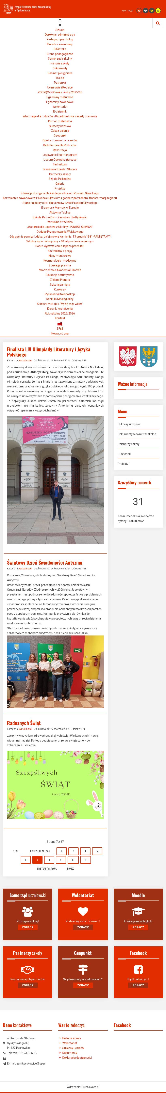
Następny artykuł (47, 868)
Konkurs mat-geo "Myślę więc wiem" (60, 303)
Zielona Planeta (60, 279)
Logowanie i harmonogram (60, 154)
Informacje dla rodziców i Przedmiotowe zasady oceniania (60, 116)
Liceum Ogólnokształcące (60, 159)
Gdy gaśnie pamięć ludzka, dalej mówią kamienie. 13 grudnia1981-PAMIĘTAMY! (60, 236)
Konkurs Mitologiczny (59, 299)
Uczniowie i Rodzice (60, 87)
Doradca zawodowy (60, 44)
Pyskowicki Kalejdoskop (60, 294)
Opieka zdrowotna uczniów (60, 140)
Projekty (60, 188)
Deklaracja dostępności (77, 1057)
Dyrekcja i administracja (60, 34)
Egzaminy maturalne (60, 97)
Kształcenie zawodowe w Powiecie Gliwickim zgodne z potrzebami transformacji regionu (60, 198)
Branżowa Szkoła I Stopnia (60, 169)
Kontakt (60, 318)
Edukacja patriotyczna (60, 275)
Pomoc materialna (60, 121)
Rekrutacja (60, 150)
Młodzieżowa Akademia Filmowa (60, 270)
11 (85, 860)
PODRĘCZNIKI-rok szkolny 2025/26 (60, 92)
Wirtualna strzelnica (60, 222)
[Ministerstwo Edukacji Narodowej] (129, 356)
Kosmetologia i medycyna (60, 260)
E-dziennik (60, 111)
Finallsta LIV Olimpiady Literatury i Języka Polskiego (48, 351)
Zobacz (28, 927)
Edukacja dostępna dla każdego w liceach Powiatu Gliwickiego (60, 193)
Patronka (60, 82)
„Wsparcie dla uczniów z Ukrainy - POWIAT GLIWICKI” (60, 226)
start (16, 851)
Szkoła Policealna (60, 178)
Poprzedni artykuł (40, 851)
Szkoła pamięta (60, 284)
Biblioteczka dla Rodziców (60, 145)
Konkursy (60, 289)
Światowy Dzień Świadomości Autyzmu (44, 562)
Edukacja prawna (60, 265)
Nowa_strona (60, 333)
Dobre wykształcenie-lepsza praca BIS (59, 246)
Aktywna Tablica (59, 212)
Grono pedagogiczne (60, 54)
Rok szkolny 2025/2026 (60, 313)
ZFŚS (60, 328)
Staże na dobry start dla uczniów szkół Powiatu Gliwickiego (60, 202)
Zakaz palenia (60, 130)
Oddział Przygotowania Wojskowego (60, 231)
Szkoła (59, 30)
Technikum (60, 164)
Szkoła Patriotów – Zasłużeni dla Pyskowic (60, 217)
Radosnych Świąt (24, 722)
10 (73, 860)
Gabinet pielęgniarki (60, 73)
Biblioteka (60, 49)
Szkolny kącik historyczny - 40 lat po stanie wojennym (60, 241)
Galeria (59, 183)
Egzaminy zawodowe (60, 102)
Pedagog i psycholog (60, 39)
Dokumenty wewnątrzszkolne (137, 434)
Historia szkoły (60, 63)
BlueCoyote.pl (90, 1087)
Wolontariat (60, 106)
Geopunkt (60, 135)
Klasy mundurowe (60, 255)
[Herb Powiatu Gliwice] (148, 356)
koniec (70, 868)
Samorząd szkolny (60, 58)
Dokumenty (60, 68)
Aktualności (25, 360)
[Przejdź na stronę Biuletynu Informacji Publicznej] (60, 323)
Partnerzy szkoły (60, 174)
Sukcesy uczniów (60, 126)
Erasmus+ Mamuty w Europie (60, 207)
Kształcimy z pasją (60, 250)
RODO (60, 78)
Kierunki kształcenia (60, 308)
